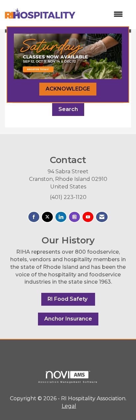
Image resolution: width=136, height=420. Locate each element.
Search (68, 109)
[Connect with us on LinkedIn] (61, 217)
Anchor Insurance (68, 319)
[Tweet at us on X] (47, 217)
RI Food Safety (68, 299)
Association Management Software (68, 381)
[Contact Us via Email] (101, 217)
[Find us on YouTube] (88, 217)
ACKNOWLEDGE (68, 89)
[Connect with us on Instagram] (74, 217)
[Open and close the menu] (102, 15)
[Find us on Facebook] (34, 217)
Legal (69, 406)
